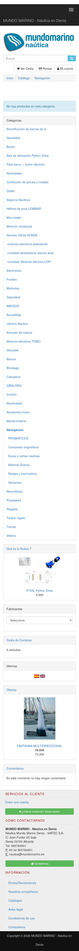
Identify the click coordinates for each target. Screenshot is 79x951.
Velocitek (12, 350)
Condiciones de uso (21, 918)
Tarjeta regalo (16, 518)
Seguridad (13, 297)
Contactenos (16, 927)
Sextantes (14, 482)
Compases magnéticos (23, 447)
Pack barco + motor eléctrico (26, 164)
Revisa (47, 68)
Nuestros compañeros (23, 891)
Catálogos (15, 900)
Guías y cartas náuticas (23, 456)
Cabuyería (13, 377)
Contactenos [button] (40, 863)
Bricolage (13, 368)
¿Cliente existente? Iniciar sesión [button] (40, 811)
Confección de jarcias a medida (27, 182)
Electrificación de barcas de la (26, 129)
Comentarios (15, 768)
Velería (11, 535)
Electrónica (14, 270)
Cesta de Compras (19, 640)
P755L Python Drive (39, 590)
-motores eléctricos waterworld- (27, 244)
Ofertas (11, 690)
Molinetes (13, 288)
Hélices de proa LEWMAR (24, 208)
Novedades (14, 173)
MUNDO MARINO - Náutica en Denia (34, 20)
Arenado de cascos (19, 332)
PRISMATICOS (17, 438)
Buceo (11, 147)
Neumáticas (14, 491)
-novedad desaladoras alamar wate (30, 253)
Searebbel (13, 138)
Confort (11, 394)
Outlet (11, 191)
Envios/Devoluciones (22, 883)
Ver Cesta (26, 68)
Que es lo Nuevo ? (19, 548)
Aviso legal (15, 909)
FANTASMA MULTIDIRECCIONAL (39, 746)
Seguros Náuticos (18, 200)
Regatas (12, 509)
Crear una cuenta (17, 802)
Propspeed (14, 500)
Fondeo (12, 279)
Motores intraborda (19, 226)
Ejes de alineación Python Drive (28, 155)
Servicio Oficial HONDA (22, 235)
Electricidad (14, 403)
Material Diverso (18, 465)
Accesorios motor (18, 412)
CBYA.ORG (14, 385)
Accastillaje (14, 315)
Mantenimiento (16, 421)
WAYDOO (13, 306)
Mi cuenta (66, 68)
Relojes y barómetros (22, 473)
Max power (14, 217)
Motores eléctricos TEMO (23, 341)
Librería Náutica (17, 323)
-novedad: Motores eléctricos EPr (29, 262)
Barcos (11, 359)
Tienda (11, 527)
